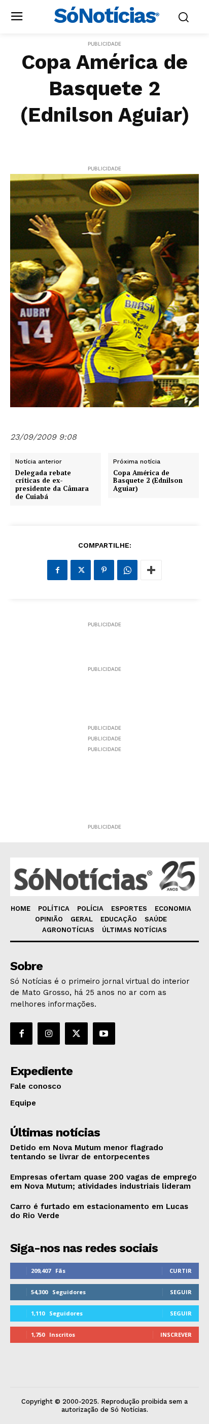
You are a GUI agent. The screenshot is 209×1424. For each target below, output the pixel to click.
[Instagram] (49, 1033)
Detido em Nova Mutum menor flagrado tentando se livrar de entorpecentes (86, 1152)
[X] (81, 570)
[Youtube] (104, 1033)
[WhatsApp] (127, 570)
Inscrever (176, 1334)
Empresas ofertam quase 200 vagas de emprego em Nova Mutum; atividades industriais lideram (103, 1181)
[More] (151, 570)
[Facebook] (57, 570)
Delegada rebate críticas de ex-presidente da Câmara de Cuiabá (52, 485)
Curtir (180, 1270)
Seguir (181, 1292)
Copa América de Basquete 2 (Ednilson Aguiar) (148, 481)
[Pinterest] (104, 570)
